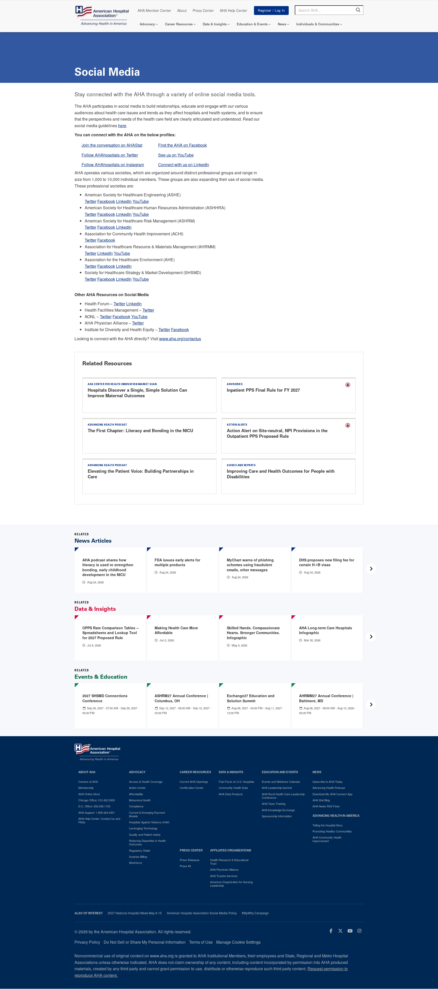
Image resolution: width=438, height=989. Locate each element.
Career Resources (179, 24)
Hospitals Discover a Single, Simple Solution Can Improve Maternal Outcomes (137, 392)
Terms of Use (201, 942)
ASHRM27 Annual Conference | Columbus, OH (181, 698)
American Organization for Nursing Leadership (231, 883)
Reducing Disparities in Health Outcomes (147, 842)
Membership (86, 787)
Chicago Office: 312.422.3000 (96, 800)
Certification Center (192, 787)
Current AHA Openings (194, 781)
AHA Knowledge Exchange (278, 810)
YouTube (141, 201)
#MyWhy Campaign (255, 913)
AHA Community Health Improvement (327, 839)
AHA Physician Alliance (224, 869)
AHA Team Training (273, 803)
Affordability (136, 794)
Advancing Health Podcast (329, 787)
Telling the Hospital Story (328, 825)
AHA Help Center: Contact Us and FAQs (99, 820)
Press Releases (189, 860)
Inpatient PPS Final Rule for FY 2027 (263, 390)
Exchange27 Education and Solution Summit (251, 698)
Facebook (106, 201)
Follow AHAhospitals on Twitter (110, 155)
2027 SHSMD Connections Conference (104, 698)
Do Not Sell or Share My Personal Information (145, 942)
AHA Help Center (233, 10)
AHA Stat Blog (321, 800)
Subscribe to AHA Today (328, 781)
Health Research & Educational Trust (229, 861)
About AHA (86, 772)
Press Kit (185, 866)
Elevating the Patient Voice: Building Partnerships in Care (141, 474)
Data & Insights (215, 24)
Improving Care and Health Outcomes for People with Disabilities (281, 474)
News (282, 24)
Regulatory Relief (139, 850)
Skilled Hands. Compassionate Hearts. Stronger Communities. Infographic (253, 632)
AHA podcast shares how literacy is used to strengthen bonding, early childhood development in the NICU (107, 567)
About (182, 10)
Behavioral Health (140, 800)
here (122, 125)
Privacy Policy (87, 942)
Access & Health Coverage (145, 781)
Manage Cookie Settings (238, 942)
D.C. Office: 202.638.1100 (94, 806)
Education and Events (280, 772)
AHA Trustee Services (224, 876)
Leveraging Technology (143, 828)
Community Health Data (233, 787)
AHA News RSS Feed (326, 806)
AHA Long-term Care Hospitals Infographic (325, 630)
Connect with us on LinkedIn (183, 164)
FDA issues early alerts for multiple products (177, 562)
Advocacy (147, 24)
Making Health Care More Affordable (176, 630)
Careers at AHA (88, 781)
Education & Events (252, 24)
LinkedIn (124, 201)
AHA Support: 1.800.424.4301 (96, 812)
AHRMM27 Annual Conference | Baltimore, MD (326, 698)
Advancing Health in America (336, 815)
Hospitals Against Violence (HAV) (149, 822)
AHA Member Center (154, 10)
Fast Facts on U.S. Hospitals (236, 781)
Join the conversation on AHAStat (112, 145)
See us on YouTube (176, 155)
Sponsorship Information (277, 816)
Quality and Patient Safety (145, 834)
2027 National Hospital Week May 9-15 (135, 913)
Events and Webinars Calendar (281, 781)
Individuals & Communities (317, 24)
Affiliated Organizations (230, 850)
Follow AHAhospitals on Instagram (113, 164)
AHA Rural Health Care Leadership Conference (283, 796)
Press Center (203, 10)
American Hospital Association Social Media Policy (202, 913)
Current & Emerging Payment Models (147, 814)
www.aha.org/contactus (180, 338)
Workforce (135, 862)
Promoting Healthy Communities (332, 831)
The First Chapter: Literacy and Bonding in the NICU (140, 430)
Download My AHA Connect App (332, 794)
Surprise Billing (138, 856)
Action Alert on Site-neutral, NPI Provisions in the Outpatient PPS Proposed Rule (277, 433)
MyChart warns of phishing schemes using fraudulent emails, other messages (250, 564)
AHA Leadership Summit (277, 787)
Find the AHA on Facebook (182, 145)
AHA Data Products (231, 794)
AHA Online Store (89, 794)
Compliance (136, 806)
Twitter (90, 201)
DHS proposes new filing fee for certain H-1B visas (326, 562)
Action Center (137, 787)
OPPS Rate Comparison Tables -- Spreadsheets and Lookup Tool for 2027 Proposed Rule (110, 632)
